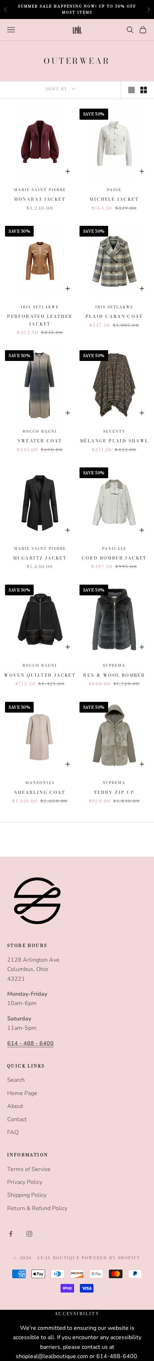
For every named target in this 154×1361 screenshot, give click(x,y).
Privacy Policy (24, 1182)
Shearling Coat (39, 792)
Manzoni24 (39, 782)
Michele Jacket (114, 199)
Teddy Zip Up (114, 792)
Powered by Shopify (111, 1258)
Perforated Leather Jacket (39, 320)
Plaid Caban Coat (114, 316)
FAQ (13, 1132)
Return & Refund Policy (37, 1208)
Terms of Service (28, 1169)
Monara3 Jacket (40, 199)
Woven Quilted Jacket (40, 675)
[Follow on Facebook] (10, 1233)
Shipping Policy (27, 1195)
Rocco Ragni (40, 431)
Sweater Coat (40, 440)
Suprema (114, 665)
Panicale (114, 548)
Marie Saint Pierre (40, 189)
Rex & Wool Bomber (114, 675)
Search (16, 1080)
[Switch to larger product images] (131, 89)
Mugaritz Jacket (40, 558)
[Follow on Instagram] (29, 1233)
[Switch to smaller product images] (143, 89)
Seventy (114, 431)
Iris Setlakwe (40, 307)
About (15, 1106)
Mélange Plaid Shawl (114, 440)
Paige (114, 189)
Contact (17, 1119)
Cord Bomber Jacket (114, 558)
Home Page (22, 1093)
